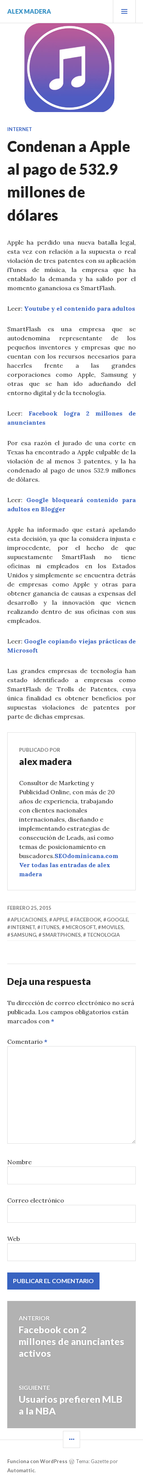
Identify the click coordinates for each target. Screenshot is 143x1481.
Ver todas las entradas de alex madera (64, 869)
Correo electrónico (35, 1200)
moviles (112, 927)
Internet (19, 129)
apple (60, 920)
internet (23, 927)
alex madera (29, 11)
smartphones (61, 935)
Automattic (21, 1470)
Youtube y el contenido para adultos (79, 308)
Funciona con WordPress (37, 1461)
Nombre (19, 1162)
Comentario (27, 1041)
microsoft (81, 927)
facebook (87, 920)
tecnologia (103, 935)
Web (13, 1238)
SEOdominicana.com (86, 856)
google (117, 920)
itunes (50, 927)
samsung (23, 935)
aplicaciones (29, 920)
